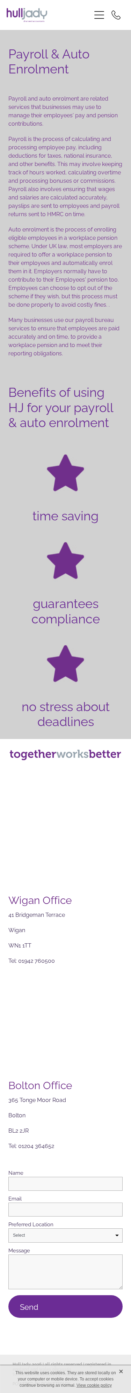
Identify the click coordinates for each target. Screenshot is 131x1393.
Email (15, 1198)
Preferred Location (30, 1224)
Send (29, 1306)
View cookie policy (94, 1385)
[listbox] (65, 1235)
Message (19, 1250)
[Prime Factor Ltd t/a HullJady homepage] (49, 15)
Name (15, 1172)
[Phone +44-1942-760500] (116, 15)
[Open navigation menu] (99, 15)
